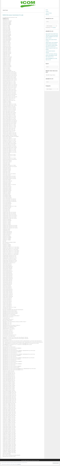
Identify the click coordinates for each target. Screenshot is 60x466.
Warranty (47, 14)
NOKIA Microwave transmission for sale (13, 15)
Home (47, 9)
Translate (54, 27)
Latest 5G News (49, 13)
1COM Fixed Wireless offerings (51, 53)
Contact (47, 11)
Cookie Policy (19, 464)
